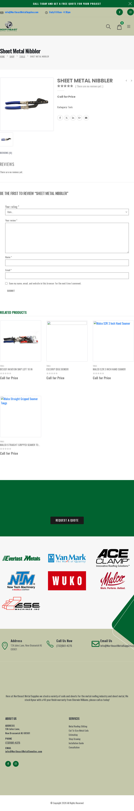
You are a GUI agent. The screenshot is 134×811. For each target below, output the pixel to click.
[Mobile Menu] (129, 26)
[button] (108, 26)
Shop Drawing (74, 739)
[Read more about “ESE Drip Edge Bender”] (82, 326)
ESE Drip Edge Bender (57, 369)
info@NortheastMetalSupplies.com (23, 751)
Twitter (66, 118)
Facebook (60, 118)
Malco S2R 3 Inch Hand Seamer (109, 369)
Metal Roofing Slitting (78, 726)
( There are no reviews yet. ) (89, 86)
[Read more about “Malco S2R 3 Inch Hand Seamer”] (128, 326)
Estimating (73, 734)
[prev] (126, 80)
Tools (70, 107)
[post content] (20, 341)
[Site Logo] (8, 26)
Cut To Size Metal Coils (79, 730)
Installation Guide (76, 743)
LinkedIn (73, 118)
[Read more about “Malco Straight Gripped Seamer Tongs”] (35, 401)
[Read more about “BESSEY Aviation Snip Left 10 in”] (35, 326)
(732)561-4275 (12, 742)
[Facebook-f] (8, 764)
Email (86, 118)
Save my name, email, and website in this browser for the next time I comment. (45, 283)
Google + (79, 118)
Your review (11, 220)
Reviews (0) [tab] (6, 153)
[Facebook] (119, 12)
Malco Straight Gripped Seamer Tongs (21, 445)
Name (8, 257)
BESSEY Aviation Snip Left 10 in (16, 369)
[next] (131, 80)
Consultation (74, 747)
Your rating (12, 207)
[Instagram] (130, 12)
